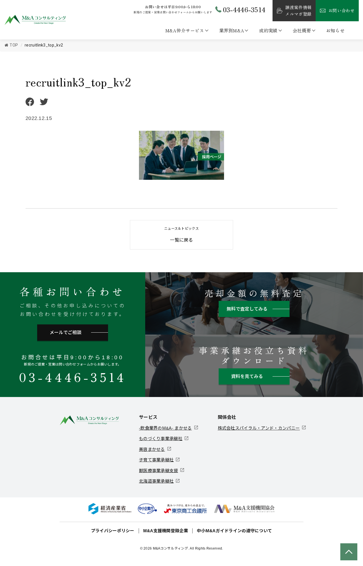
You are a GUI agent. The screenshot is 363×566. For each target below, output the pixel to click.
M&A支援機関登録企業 (165, 530)
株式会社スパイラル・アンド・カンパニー (259, 428)
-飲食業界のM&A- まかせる (165, 428)
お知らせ (335, 30)
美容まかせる (152, 449)
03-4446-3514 (72, 376)
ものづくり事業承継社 (160, 438)
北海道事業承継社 (156, 481)
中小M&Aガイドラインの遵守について (234, 530)
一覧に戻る (181, 234)
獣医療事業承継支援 (158, 470)
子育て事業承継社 (156, 459)
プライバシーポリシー (112, 530)
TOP (14, 45)
